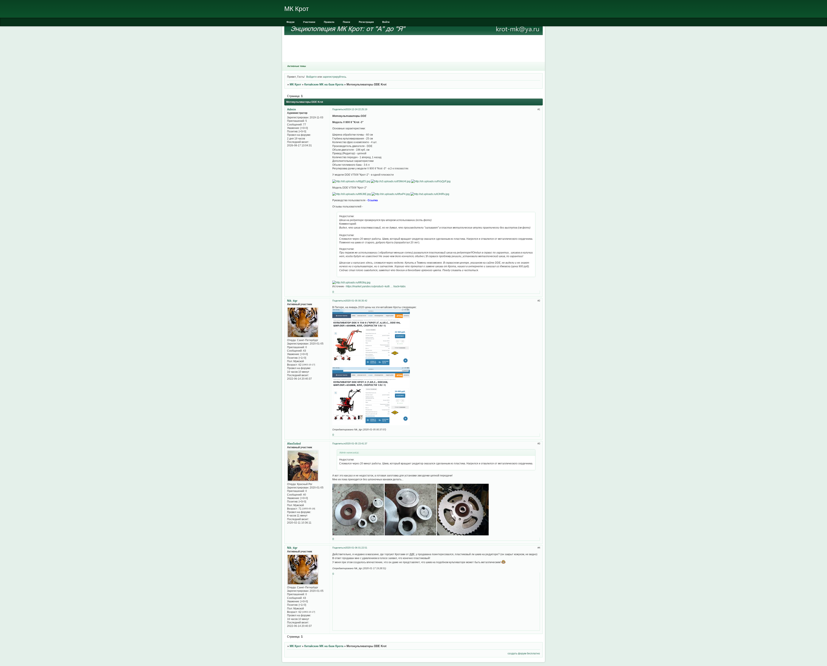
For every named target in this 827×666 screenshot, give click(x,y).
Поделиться (338, 109)
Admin (291, 109)
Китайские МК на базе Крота (323, 84)
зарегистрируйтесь (334, 76)
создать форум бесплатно (524, 653)
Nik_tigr (292, 300)
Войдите (311, 76)
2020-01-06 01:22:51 (356, 547)
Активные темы (296, 66)
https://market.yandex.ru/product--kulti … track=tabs (376, 286)
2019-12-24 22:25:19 (356, 109)
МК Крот (295, 84)
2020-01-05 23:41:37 (356, 443)
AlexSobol (294, 443)
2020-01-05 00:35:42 (356, 300)
